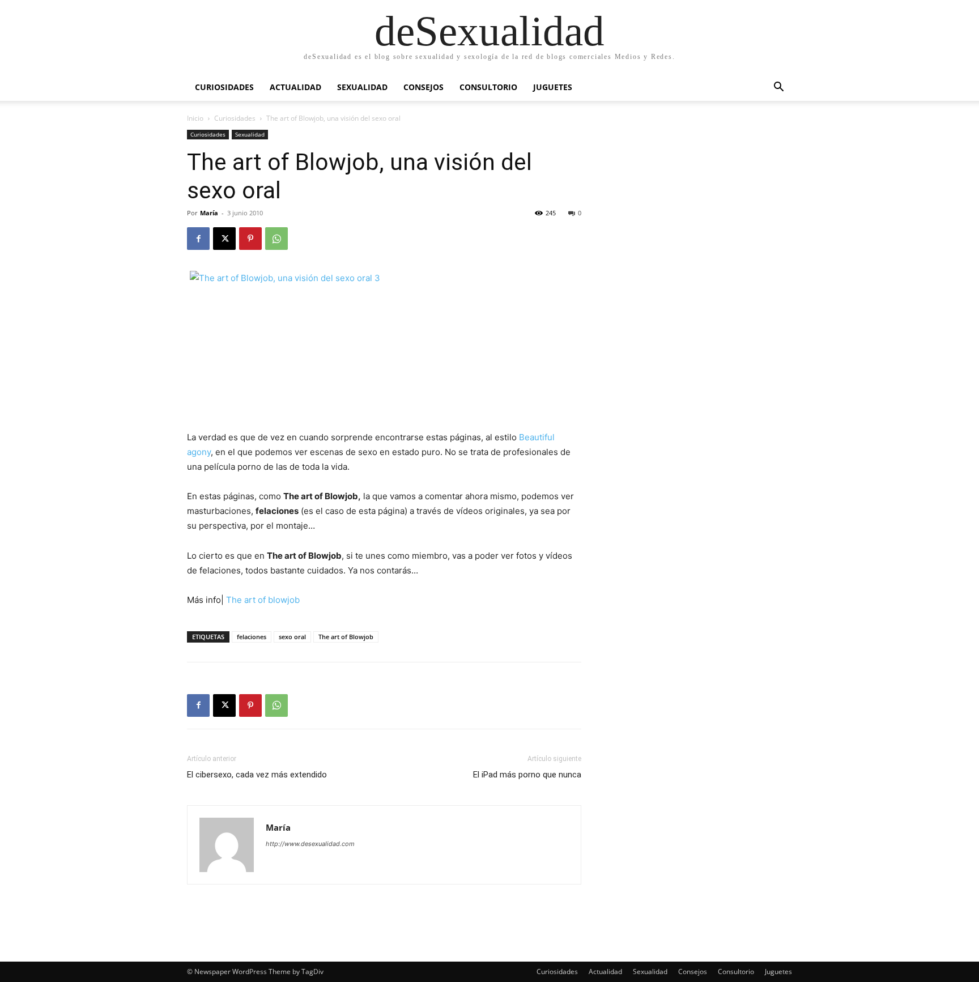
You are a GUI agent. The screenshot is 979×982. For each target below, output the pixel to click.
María (209, 213)
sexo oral (292, 636)
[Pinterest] (250, 238)
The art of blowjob (263, 599)
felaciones (251, 636)
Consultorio (488, 87)
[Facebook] (198, 238)
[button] (778, 88)
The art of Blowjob (345, 636)
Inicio (195, 118)
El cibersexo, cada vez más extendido (257, 775)
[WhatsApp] (276, 238)
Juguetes (552, 87)
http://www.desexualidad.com (310, 844)
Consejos (423, 87)
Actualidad (295, 87)
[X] (224, 238)
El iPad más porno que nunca (527, 775)
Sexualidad (362, 87)
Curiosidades (224, 87)
